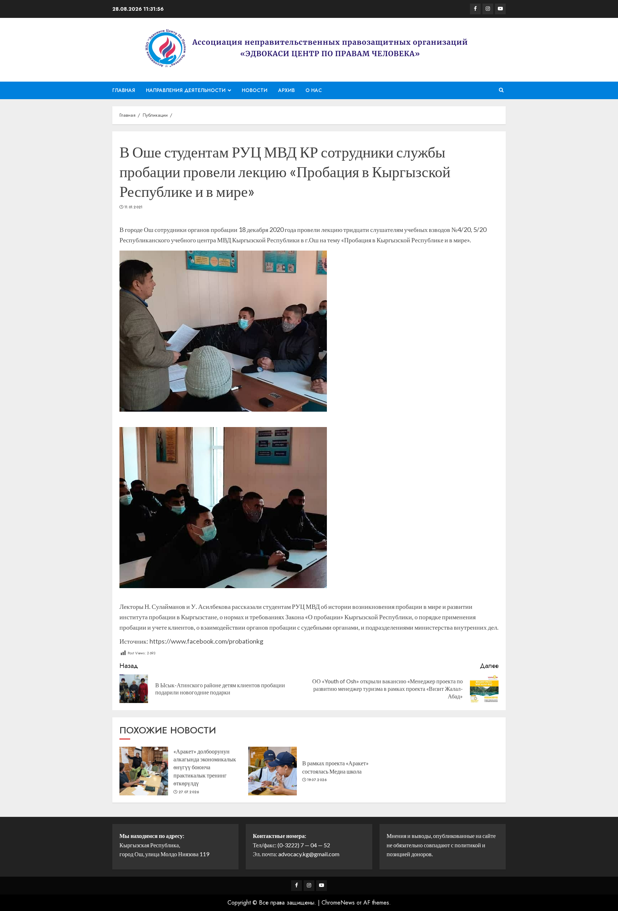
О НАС (313, 90)
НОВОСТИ (255, 90)
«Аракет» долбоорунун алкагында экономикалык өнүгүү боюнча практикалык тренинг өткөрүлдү (204, 767)
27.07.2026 (188, 792)
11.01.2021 (133, 207)
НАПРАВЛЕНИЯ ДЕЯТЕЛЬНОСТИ (186, 90)
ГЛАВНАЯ (123, 90)
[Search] (501, 90)
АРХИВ (286, 90)
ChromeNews (338, 902)
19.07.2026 (317, 779)
